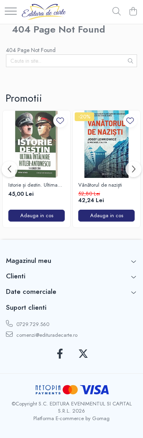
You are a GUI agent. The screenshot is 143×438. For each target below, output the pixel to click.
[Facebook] (60, 354)
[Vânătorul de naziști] (106, 144)
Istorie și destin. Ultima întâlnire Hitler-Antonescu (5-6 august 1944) (36, 185)
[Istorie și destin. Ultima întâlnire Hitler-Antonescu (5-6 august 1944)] (36, 144)
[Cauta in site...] (116, 12)
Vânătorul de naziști (100, 185)
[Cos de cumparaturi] (133, 12)
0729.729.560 (32, 324)
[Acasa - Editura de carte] (44, 12)
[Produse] (10, 12)
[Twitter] (83, 354)
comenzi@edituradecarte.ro (46, 335)
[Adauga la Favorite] (60, 120)
